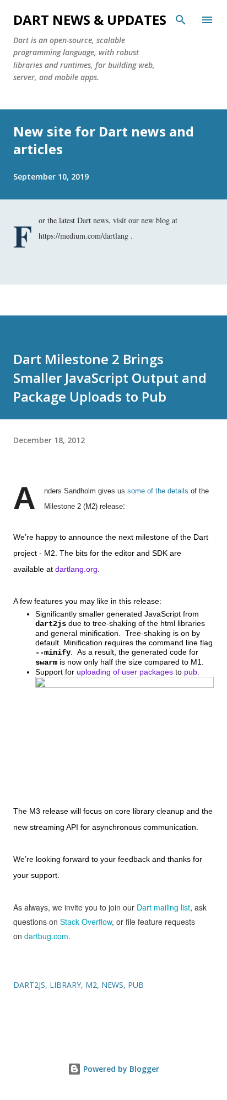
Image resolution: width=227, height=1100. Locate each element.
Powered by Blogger (120, 1069)
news (112, 985)
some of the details (157, 491)
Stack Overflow (86, 921)
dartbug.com (46, 935)
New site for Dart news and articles (103, 140)
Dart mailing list (163, 907)
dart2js (29, 985)
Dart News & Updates (89, 19)
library (65, 985)
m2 (91, 985)
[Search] (180, 20)
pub (136, 985)
